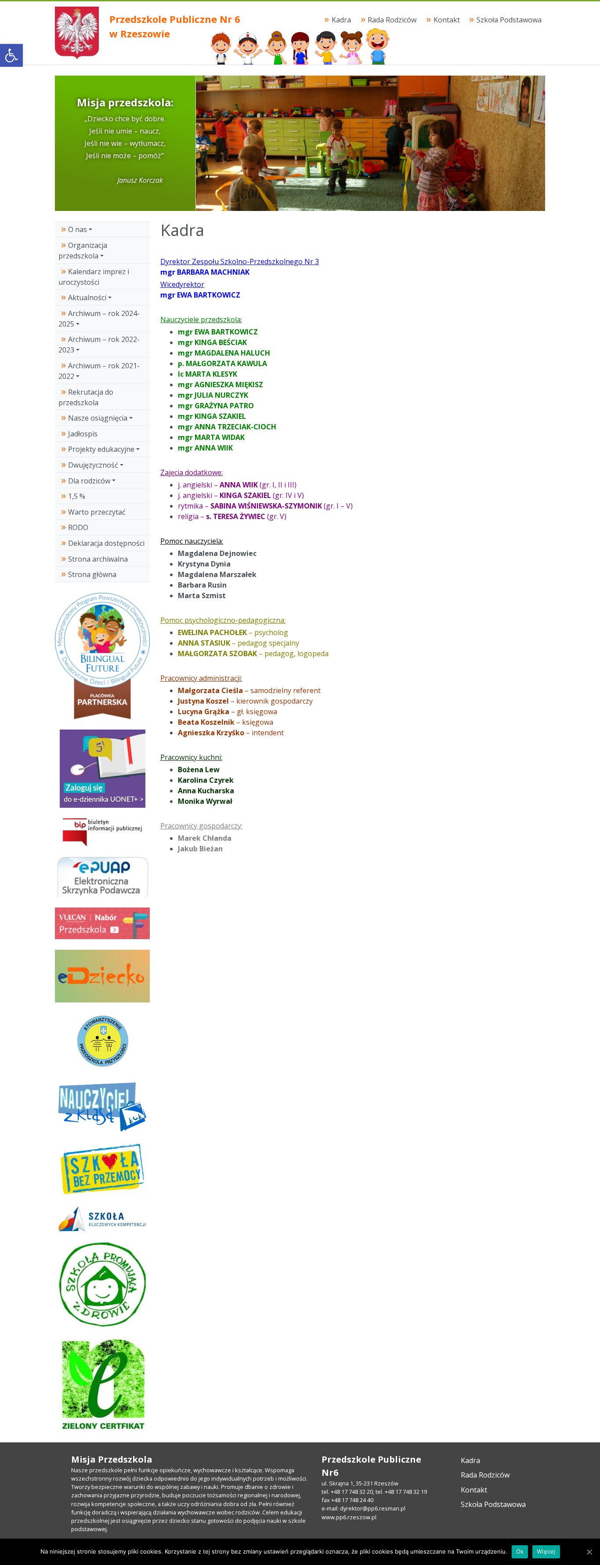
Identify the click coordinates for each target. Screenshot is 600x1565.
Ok (520, 1551)
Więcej (546, 1551)
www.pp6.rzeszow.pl (349, 1517)
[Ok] (589, 1551)
